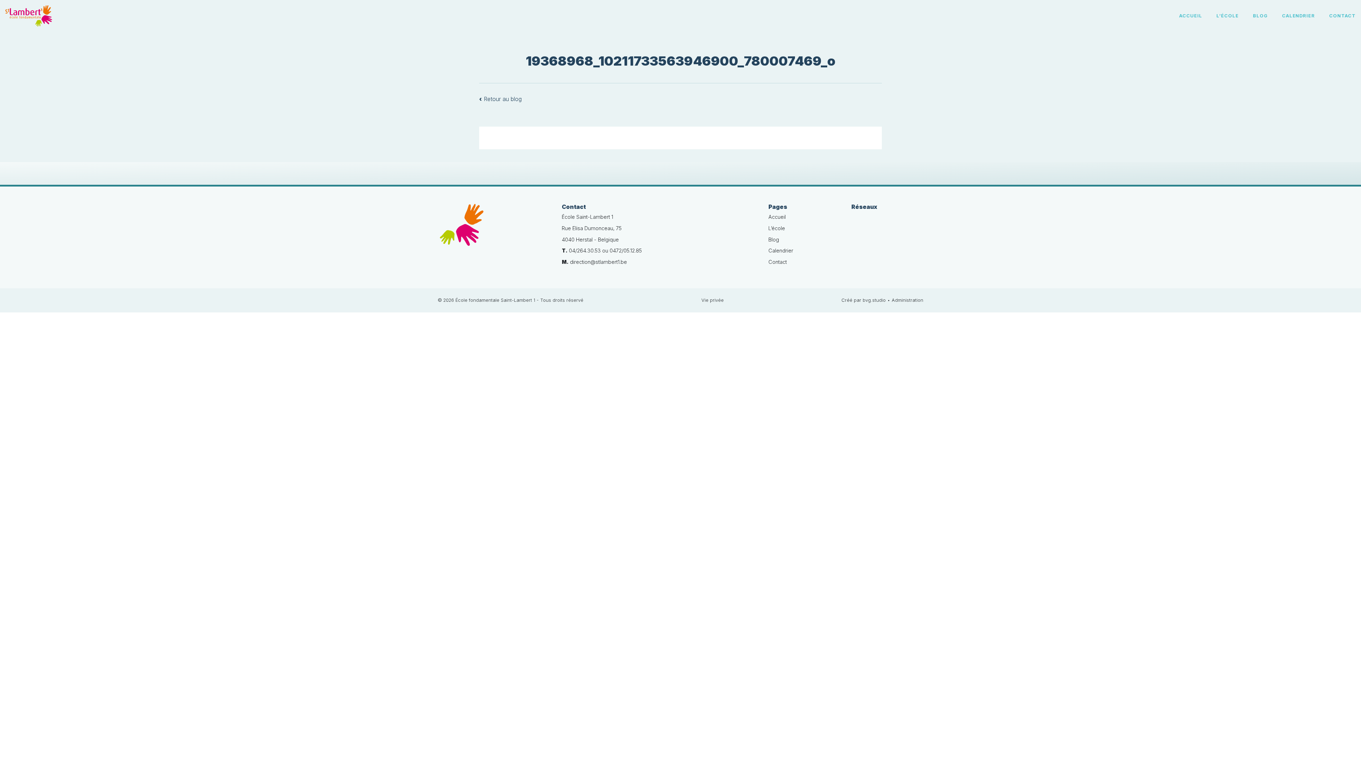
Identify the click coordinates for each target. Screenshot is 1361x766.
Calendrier (1298, 15)
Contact (1342, 15)
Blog (1260, 15)
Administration (907, 300)
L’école (1227, 15)
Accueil (1190, 15)
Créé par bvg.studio (863, 300)
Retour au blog (500, 98)
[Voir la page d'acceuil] (28, 16)
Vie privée (712, 300)
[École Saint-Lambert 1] (494, 229)
